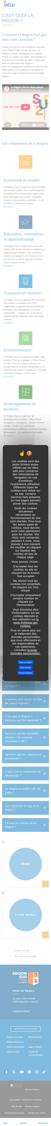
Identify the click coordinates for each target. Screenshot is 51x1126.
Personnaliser (25, 673)
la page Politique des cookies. (26, 622)
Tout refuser (25, 667)
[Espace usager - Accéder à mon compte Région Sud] (47, 4)
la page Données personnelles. (25, 651)
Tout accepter (25, 662)
